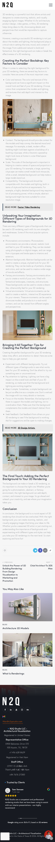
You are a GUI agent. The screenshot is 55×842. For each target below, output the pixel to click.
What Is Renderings (13, 673)
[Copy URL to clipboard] (50, 550)
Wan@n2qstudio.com (13, 721)
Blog (5, 624)
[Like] (5, 550)
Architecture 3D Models (16, 628)
